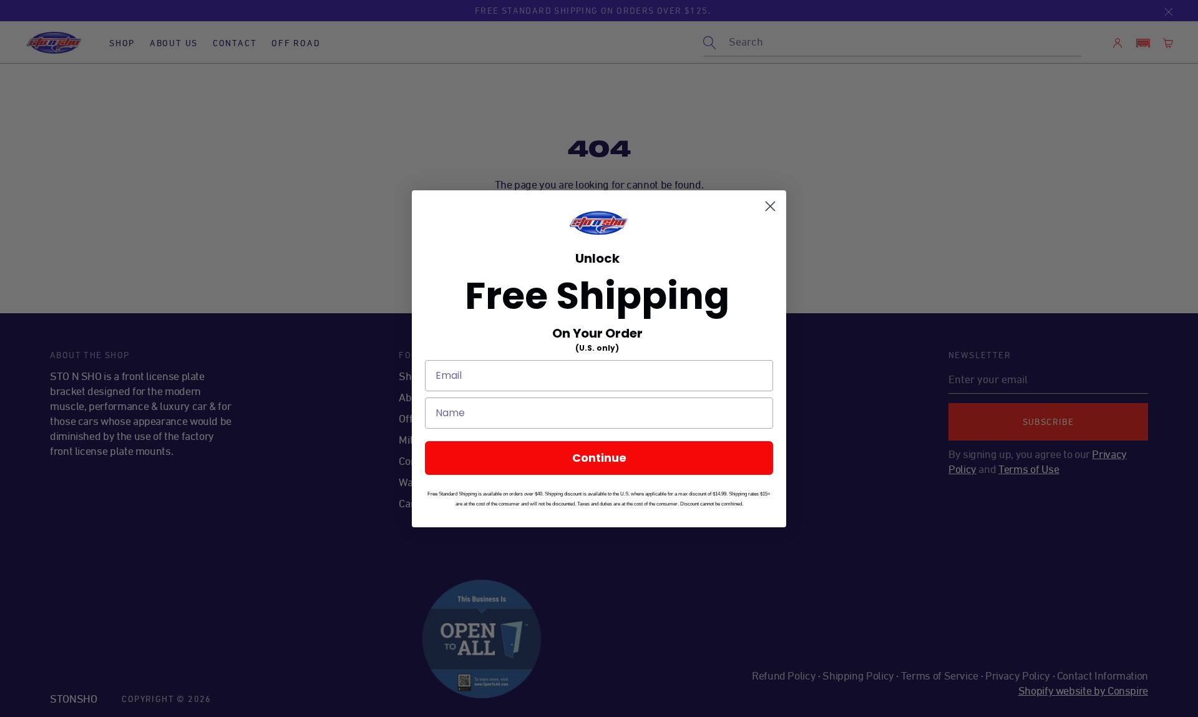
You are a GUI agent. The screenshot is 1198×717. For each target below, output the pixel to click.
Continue (599, 458)
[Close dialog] (770, 206)
